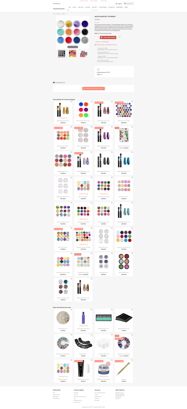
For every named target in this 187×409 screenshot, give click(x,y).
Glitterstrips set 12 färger (103, 196)
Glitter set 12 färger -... (83, 196)
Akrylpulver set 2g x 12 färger (63, 272)
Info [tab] (98, 68)
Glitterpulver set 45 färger (124, 120)
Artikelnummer (101, 72)
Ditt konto (97, 390)
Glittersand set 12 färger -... (63, 146)
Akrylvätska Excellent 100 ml (83, 328)
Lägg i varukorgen (108, 37)
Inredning (119, 7)
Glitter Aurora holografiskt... (83, 146)
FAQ (75, 398)
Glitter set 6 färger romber (63, 298)
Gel (70, 7)
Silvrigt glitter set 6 (103, 272)
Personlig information (100, 392)
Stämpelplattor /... (83, 354)
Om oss (76, 394)
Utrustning (103, 7)
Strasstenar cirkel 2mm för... (123, 354)
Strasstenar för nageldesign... (63, 354)
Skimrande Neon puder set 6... (83, 120)
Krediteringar (98, 396)
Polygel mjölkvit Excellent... (83, 379)
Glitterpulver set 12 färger (83, 222)
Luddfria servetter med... (103, 354)
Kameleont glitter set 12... (103, 222)
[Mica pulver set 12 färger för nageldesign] (61, 53)
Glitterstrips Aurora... (103, 247)
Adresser (97, 398)
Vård (126, 7)
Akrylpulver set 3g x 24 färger (83, 247)
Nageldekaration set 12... (63, 171)
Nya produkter (56, 394)
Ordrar (96, 394)
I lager (98, 74)
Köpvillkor (76, 392)
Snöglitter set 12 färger (83, 272)
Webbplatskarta (78, 400)
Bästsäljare (56, 396)
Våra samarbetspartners (80, 396)
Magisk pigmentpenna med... (63, 120)
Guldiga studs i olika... (63, 328)
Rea (54, 392)
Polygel (87, 7)
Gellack (80, 7)
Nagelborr (124, 379)
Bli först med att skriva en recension (95, 88)
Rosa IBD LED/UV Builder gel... (103, 379)
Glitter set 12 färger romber (63, 222)
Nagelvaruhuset (87, 407)
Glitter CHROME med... (124, 272)
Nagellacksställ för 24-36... (124, 328)
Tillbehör (111, 7)
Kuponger (97, 400)
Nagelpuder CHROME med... (63, 196)
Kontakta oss (56, 3)
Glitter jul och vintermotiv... (124, 146)
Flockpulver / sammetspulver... (124, 247)
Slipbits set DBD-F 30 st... (103, 328)
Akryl (74, 7)
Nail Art (94, 7)
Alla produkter (56, 398)
